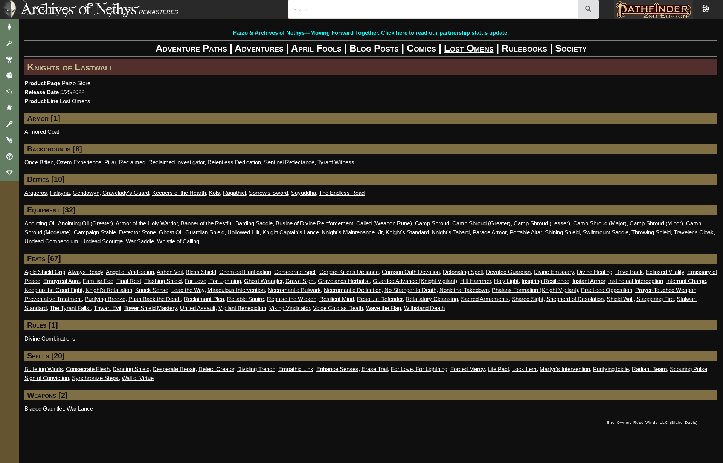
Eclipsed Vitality (665, 272)
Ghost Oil (170, 232)
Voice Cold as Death (338, 308)
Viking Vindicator (289, 308)
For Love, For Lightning (213, 281)
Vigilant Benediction (242, 308)
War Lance (80, 408)
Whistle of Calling (178, 241)
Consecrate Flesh (88, 369)
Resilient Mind (336, 299)
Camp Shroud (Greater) (481, 223)
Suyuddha (303, 192)
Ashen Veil (170, 272)
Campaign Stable (95, 232)
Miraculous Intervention (236, 290)
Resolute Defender (380, 299)
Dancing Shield (131, 369)
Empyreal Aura (61, 281)
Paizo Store (76, 83)
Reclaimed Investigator (176, 162)
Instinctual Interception (635, 281)
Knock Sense (151, 290)
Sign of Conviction (46, 378)
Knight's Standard (407, 232)
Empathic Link (295, 369)
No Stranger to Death (410, 290)
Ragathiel (234, 192)
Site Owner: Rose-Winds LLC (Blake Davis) (652, 422)
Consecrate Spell (295, 272)
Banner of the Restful (206, 223)
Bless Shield (201, 272)
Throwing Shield (651, 232)
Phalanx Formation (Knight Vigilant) (535, 290)
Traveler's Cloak (694, 232)
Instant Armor (588, 281)
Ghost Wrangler (263, 281)
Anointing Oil (39, 223)
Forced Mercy (467, 369)
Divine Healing (594, 272)
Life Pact (498, 369)
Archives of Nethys (79, 9)
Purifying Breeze (105, 299)
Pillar (110, 162)
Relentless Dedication (234, 162)
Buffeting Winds (43, 369)
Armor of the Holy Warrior (147, 223)
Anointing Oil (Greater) (85, 223)
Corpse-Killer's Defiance (349, 272)
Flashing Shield (163, 281)
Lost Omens (469, 48)
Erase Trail (375, 369)
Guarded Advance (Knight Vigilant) (415, 281)
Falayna (60, 192)
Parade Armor (489, 232)
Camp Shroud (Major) (600, 223)
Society (571, 48)
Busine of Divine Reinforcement (314, 223)
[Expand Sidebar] (9, 9)
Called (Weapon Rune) (384, 223)
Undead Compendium (51, 241)
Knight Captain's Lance (290, 232)
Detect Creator (216, 369)
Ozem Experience (78, 162)
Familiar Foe (98, 281)
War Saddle (140, 241)
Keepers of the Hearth (179, 192)
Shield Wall (620, 299)
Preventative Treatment (53, 299)
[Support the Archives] (9, 173)
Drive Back (629, 272)
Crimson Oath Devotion (411, 272)
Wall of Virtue (138, 378)
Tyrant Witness (335, 162)
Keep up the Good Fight (53, 290)
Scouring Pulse (688, 369)
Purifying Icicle (611, 369)
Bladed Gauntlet (44, 408)
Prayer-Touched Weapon (665, 290)
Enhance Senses (337, 369)
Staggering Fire (655, 299)
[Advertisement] (313, 430)
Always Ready (85, 272)
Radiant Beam (649, 369)
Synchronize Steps (95, 378)
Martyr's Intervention (565, 369)
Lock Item (524, 369)
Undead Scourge (102, 241)
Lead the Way (187, 290)
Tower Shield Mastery (150, 308)
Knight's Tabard (451, 232)
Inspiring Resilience (545, 281)
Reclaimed (132, 162)
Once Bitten (38, 162)
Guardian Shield (204, 232)
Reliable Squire (245, 299)
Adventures (259, 48)
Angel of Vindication (130, 272)
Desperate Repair (174, 369)
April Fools (316, 48)
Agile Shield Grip (44, 272)
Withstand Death (424, 308)
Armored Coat (41, 131)
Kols (214, 192)
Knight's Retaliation (108, 290)
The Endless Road (342, 192)
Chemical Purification (245, 272)
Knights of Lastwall (70, 67)
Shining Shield (562, 232)
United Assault (197, 308)
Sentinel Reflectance (289, 162)
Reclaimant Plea (204, 299)
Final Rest (128, 281)
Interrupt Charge (686, 281)
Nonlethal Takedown (464, 290)
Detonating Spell (463, 272)
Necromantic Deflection (352, 290)
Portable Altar (525, 232)
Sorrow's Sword (268, 192)
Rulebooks (524, 48)
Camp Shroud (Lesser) (542, 223)
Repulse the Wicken (291, 299)
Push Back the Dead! (154, 299)
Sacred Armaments (485, 299)
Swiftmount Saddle (605, 232)
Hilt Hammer (475, 281)
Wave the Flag (383, 308)
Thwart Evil (107, 308)
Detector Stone (137, 232)
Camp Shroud (432, 223)
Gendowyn (86, 192)
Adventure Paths (191, 48)
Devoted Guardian (508, 272)
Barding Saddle (254, 223)
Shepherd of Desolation (575, 299)
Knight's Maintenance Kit (352, 232)
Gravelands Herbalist (344, 281)
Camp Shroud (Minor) (656, 223)
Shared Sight (527, 299)
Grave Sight (300, 281)
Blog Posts (374, 48)
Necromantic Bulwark (294, 290)
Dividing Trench (256, 369)
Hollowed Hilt (243, 232)
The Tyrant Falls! (70, 308)
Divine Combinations (49, 338)
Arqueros (35, 192)
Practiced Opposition (606, 290)
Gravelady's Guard (125, 192)
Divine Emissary (554, 272)
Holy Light (506, 281)
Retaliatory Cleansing (432, 299)
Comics (421, 48)
